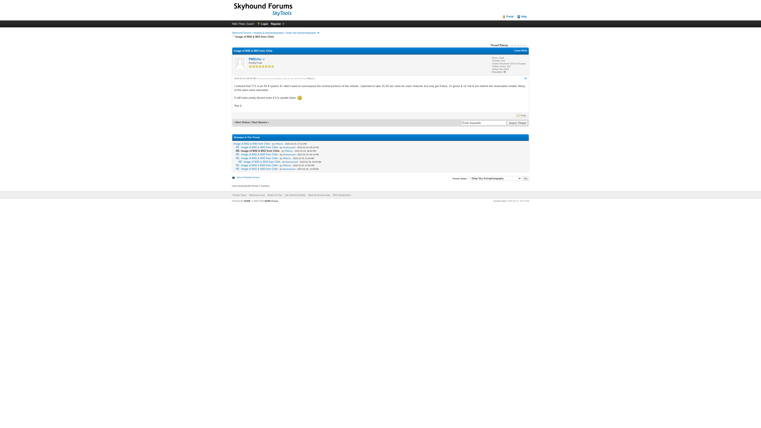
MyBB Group (271, 201)
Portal (510, 16)
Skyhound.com (257, 195)
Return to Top (275, 195)
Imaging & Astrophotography (268, 33)
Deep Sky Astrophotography (301, 33)
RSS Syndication (342, 195)
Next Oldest (243, 122)
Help (524, 16)
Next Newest (259, 122)
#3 (525, 78)
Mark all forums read (319, 195)
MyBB (247, 201)
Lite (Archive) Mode (295, 195)
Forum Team (239, 195)
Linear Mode (520, 50)
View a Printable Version (248, 177)
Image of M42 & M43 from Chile (251, 143)
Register (276, 23)
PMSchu (255, 59)
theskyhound (289, 147)
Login (264, 23)
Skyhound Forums (241, 33)
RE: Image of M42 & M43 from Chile (257, 147)
